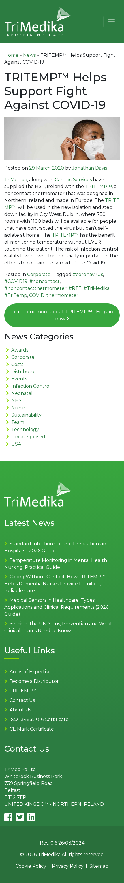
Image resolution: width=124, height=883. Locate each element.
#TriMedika (97, 288)
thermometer (62, 295)
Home (11, 55)
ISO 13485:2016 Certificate (39, 719)
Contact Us (22, 700)
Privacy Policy (68, 866)
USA (16, 444)
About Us (20, 710)
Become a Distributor (34, 681)
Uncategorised (28, 436)
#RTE (75, 288)
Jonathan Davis (89, 168)
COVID (36, 295)
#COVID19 (15, 281)
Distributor (23, 371)
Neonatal (22, 393)
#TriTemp (15, 295)
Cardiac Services (73, 179)
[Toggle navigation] (111, 21)
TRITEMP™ (98, 186)
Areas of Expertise (30, 671)
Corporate (38, 274)
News (29, 55)
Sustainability (26, 415)
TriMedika (15, 179)
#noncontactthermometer (35, 288)
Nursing (20, 408)
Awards (19, 350)
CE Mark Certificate (32, 729)
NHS (16, 400)
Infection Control (31, 386)
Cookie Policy (31, 866)
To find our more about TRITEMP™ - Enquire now (62, 315)
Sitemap (98, 866)
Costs (17, 364)
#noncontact (44, 281)
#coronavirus (88, 274)
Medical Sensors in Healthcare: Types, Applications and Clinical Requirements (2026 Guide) (56, 607)
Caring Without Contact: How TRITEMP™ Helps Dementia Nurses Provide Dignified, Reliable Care (55, 583)
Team (17, 422)
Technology (25, 429)
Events (19, 379)
